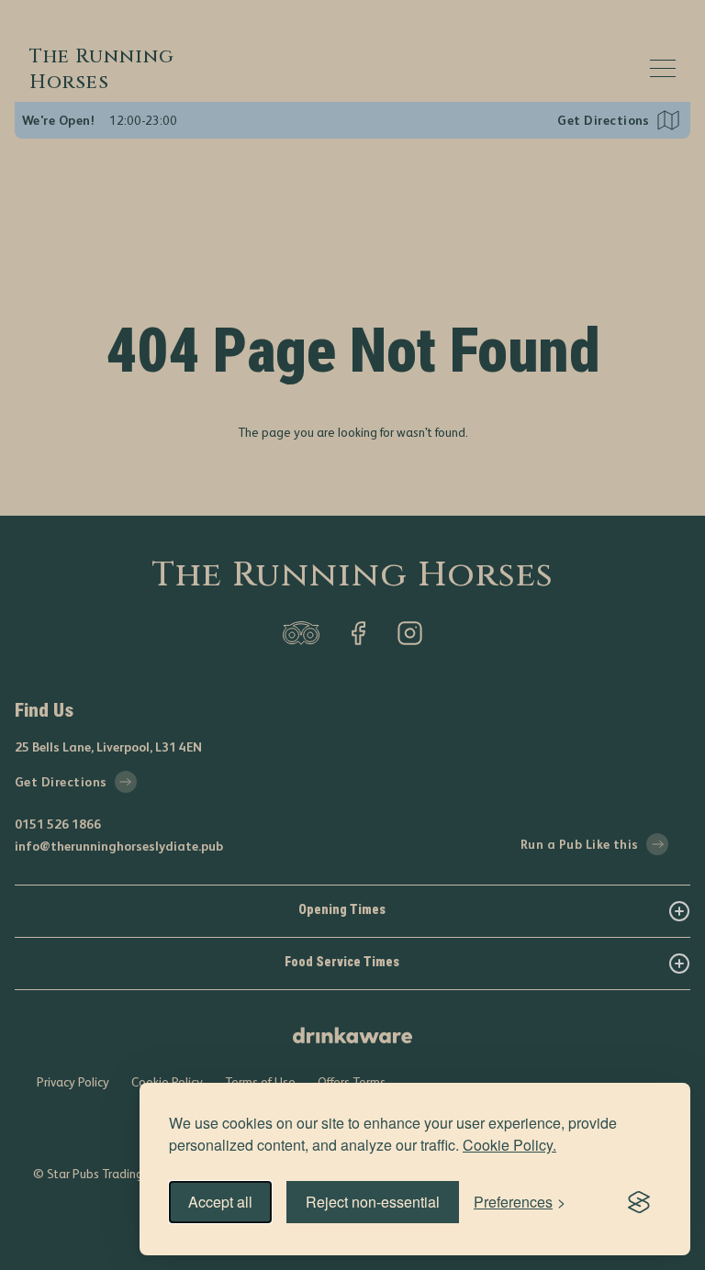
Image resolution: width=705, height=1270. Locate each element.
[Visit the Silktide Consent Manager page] (639, 1202)
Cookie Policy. (509, 1144)
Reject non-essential (373, 1201)
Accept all (220, 1201)
